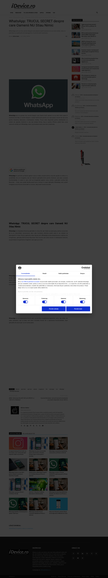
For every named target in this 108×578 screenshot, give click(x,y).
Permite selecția (53, 309)
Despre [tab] (82, 273)
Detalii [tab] (44, 273)
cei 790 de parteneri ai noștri (31, 281)
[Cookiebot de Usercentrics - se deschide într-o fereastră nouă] (82, 268)
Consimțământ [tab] (25, 273)
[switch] (44, 302)
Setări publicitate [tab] (63, 273)
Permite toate (78, 309)
